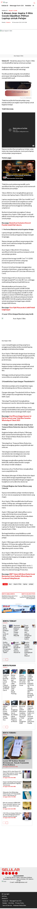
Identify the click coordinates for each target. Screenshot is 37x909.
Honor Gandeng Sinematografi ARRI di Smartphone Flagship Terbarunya (12, 783)
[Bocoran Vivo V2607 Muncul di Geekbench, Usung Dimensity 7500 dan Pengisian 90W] (22, 703)
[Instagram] (6, 873)
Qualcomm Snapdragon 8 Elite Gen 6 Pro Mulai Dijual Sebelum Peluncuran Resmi (14, 713)
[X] (8, 26)
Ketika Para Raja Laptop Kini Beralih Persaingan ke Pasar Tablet (7, 647)
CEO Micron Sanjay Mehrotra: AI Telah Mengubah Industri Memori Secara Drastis (12, 814)
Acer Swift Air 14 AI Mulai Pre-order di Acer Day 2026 (5, 632)
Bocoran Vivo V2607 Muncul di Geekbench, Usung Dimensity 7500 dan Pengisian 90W (22, 714)
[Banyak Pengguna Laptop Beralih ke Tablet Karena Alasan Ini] (23, 643)
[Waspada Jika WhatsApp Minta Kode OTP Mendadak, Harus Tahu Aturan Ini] (27, 795)
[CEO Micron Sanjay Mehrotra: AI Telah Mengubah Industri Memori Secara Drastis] (27, 816)
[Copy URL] (16, 26)
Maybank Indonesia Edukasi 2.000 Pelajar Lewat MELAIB (17, 630)
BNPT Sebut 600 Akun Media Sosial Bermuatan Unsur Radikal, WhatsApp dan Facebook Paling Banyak (18, 576)
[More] (20, 26)
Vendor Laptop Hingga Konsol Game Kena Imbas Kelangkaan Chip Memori (28, 649)
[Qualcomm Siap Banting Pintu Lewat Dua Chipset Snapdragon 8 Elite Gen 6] (6, 671)
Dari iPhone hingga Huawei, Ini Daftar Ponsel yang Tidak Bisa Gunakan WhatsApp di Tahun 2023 (16, 418)
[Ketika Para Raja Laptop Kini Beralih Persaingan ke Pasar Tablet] (13, 643)
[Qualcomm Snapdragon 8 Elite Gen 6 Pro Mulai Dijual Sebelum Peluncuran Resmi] (14, 703)
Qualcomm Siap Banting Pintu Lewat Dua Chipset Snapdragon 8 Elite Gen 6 (6, 682)
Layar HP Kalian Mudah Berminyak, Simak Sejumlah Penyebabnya (16, 763)
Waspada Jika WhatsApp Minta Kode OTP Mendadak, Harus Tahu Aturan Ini (12, 793)
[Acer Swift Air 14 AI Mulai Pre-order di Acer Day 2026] (11, 626)
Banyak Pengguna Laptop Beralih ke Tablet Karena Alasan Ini (17, 647)
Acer (10, 584)
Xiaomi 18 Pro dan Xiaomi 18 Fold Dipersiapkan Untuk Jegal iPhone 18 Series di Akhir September (12, 773)
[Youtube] (16, 873)
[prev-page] (4, 659)
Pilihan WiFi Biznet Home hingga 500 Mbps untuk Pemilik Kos (6, 713)
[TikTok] (9, 873)
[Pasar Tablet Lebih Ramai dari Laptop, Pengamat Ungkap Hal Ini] (34, 626)
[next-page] (7, 659)
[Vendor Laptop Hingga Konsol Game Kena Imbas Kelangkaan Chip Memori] (35, 643)
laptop (25, 584)
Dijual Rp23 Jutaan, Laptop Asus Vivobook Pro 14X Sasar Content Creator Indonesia (9, 597)
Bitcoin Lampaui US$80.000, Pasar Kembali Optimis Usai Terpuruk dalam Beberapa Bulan (11, 805)
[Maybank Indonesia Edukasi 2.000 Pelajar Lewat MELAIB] (22, 626)
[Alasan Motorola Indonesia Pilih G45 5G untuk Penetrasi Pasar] (22, 671)
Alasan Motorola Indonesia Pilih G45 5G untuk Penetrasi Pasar (22, 680)
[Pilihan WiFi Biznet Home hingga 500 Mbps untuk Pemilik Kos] (6, 703)
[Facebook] (3, 26)
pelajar (31, 584)
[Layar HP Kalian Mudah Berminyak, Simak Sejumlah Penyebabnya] (17, 747)
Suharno (8, 22)
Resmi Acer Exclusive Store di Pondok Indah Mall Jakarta (16, 224)
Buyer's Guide (13, 10)
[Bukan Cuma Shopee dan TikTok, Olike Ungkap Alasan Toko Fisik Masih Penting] (14, 671)
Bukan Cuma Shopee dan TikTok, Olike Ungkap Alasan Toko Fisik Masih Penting (13, 684)
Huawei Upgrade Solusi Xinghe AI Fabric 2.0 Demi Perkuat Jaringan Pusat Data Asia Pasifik (30, 714)
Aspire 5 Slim (17, 584)
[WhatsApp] (12, 26)
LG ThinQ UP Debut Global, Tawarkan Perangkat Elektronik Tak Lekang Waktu (27, 597)
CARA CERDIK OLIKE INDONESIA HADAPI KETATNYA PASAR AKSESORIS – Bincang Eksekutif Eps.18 (30, 686)
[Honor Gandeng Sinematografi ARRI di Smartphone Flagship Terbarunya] (27, 785)
